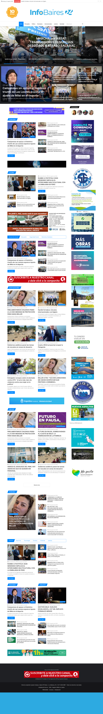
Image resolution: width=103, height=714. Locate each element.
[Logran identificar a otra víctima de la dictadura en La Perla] (89, 93)
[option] (51, 45)
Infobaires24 (57, 689)
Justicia (56, 24)
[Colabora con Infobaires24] (36, 111)
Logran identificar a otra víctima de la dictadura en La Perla (88, 97)
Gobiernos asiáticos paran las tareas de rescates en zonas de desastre (51, 42)
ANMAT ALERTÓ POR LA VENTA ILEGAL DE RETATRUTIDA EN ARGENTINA (55, 525)
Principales (27, 24)
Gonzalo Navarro (42, 176)
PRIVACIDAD (45, 689)
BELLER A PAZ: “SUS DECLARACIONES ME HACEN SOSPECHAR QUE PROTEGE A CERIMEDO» (52, 380)
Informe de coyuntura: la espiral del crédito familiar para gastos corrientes (56, 262)
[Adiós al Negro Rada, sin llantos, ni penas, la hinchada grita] (42, 555)
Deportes (18, 540)
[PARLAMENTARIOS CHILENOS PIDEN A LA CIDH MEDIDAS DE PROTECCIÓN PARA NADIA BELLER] (21, 512)
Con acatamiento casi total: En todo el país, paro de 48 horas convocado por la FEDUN (26, 641)
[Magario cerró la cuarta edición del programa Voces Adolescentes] (11, 204)
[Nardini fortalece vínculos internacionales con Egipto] (64, 93)
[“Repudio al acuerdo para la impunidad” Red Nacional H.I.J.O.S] (42, 150)
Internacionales (48, 24)
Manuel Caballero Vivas (44, 605)
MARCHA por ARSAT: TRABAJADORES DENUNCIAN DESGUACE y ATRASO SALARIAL (25, 633)
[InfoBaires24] (51, 12)
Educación (24, 237)
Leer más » (11, 155)
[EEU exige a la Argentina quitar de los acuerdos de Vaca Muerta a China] (42, 633)
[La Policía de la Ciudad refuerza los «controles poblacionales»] (42, 197)
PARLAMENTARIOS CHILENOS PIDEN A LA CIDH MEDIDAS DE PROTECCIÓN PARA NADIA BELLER (21, 312)
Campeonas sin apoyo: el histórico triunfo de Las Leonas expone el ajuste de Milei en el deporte (24, 92)
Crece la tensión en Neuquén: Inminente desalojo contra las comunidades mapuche (55, 572)
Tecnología (27, 540)
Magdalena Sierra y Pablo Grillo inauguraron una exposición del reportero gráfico (55, 206)
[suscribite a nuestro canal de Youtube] (36, 279)
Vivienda (42, 540)
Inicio (21, 24)
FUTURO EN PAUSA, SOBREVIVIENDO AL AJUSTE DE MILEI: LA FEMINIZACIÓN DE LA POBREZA (43, 1)
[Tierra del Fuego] (36, 164)
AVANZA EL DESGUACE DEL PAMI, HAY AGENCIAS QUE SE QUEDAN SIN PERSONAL (56, 143)
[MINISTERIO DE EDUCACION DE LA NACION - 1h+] (36, 652)
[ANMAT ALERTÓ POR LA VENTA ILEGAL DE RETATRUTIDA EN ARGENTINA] (42, 524)
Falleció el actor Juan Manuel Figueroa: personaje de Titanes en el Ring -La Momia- (56, 548)
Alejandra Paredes (12, 139)
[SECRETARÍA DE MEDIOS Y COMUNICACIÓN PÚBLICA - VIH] (36, 400)
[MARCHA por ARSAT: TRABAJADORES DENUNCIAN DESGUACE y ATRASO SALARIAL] (11, 632)
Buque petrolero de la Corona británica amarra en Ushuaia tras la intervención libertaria (56, 642)
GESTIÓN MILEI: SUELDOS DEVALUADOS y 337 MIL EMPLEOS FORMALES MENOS (50, 609)
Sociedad (62, 24)
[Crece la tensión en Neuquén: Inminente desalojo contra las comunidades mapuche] (42, 571)
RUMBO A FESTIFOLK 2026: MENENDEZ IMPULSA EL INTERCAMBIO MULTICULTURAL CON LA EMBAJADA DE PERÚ (88, 77)
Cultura (11, 540)
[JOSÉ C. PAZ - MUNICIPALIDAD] (36, 221)
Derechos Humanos (47, 237)
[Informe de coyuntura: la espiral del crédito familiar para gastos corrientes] (42, 261)
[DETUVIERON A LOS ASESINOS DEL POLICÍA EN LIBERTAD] (42, 516)
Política (33, 24)
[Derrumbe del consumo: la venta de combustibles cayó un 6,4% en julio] (42, 269)
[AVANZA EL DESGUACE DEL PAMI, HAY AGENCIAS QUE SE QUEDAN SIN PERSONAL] (42, 142)
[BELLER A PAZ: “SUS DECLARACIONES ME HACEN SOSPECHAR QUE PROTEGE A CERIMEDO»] (42, 507)
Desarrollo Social (13, 237)
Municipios (39, 24)
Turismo (35, 540)
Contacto (51, 689)
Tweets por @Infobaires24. (76, 423)
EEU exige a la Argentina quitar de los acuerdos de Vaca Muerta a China (56, 634)
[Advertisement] (45, 703)
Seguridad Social (34, 237)
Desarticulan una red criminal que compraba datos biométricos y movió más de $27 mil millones (56, 533)
